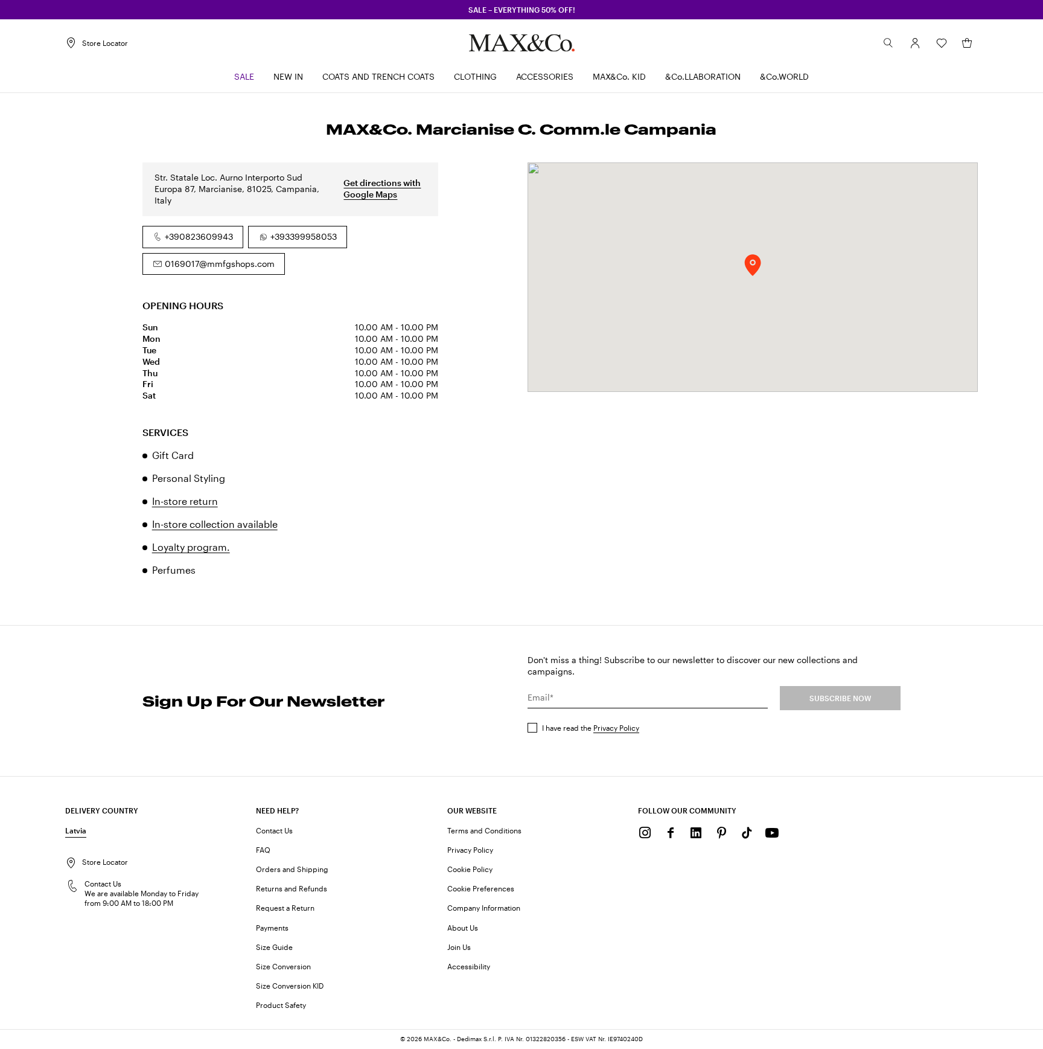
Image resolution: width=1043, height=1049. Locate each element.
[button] (915, 43)
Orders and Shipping (292, 869)
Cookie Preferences (480, 888)
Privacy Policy (616, 727)
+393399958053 (303, 236)
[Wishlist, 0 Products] (942, 43)
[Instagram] (645, 833)
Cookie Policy (470, 869)
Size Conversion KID (290, 985)
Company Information (483, 907)
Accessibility (468, 966)
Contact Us (274, 830)
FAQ (263, 849)
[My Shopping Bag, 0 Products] (967, 43)
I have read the (590, 727)
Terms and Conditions (484, 830)
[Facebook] (670, 833)
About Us (462, 927)
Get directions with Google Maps (382, 188)
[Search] (888, 43)
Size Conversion (283, 966)
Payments (272, 927)
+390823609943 (199, 236)
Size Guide (274, 947)
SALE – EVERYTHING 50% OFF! (521, 9)
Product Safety (281, 1005)
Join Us (459, 947)
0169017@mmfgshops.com (220, 263)
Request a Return (285, 907)
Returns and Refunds (291, 888)
